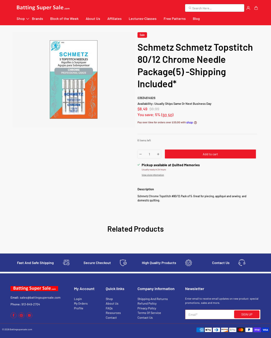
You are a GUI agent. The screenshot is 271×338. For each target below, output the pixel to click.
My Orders (81, 303)
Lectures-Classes (143, 18)
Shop (21, 18)
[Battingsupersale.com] (43, 8)
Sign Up (246, 314)
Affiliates (114, 18)
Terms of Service (149, 313)
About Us (93, 18)
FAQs (109, 308)
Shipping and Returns (152, 299)
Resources (113, 313)
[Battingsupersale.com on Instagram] (29, 317)
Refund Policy (147, 303)
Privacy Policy (146, 308)
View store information (153, 174)
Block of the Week (64, 18)
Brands (37, 18)
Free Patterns (175, 18)
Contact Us (145, 317)
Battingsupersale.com (21, 329)
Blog (196, 18)
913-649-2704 (30, 304)
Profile (78, 308)
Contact (111, 317)
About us (112, 303)
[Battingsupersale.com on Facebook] (13, 317)
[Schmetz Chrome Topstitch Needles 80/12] (73, 79)
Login (78, 299)
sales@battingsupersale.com (40, 297)
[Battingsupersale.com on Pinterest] (21, 317)
